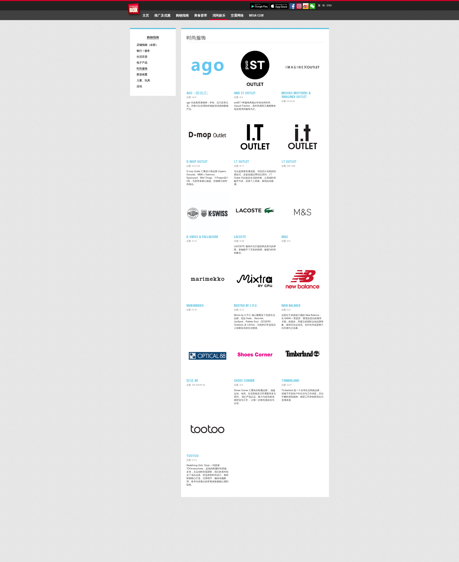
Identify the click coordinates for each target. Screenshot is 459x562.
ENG (329, 5)
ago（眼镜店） (198, 92)
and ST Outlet (245, 92)
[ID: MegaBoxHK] (312, 6)
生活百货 (142, 56)
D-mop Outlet (197, 161)
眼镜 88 (192, 380)
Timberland (290, 380)
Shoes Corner (244, 380)
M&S (284, 236)
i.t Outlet (289, 161)
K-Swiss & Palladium (202, 236)
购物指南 (182, 15)
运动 (139, 86)
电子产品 (142, 62)
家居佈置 (142, 74)
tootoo (192, 455)
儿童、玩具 (143, 80)
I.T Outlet (241, 161)
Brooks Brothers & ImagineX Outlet (296, 94)
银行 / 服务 (143, 50)
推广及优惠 (162, 15)
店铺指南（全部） (147, 44)
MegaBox (134, 10)
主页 (146, 15)
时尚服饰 (142, 68)
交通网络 (237, 15)
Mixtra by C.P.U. (245, 305)
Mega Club (256, 15)
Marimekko (195, 305)
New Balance (291, 305)
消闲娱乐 (218, 15)
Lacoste (240, 236)
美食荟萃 (200, 15)
